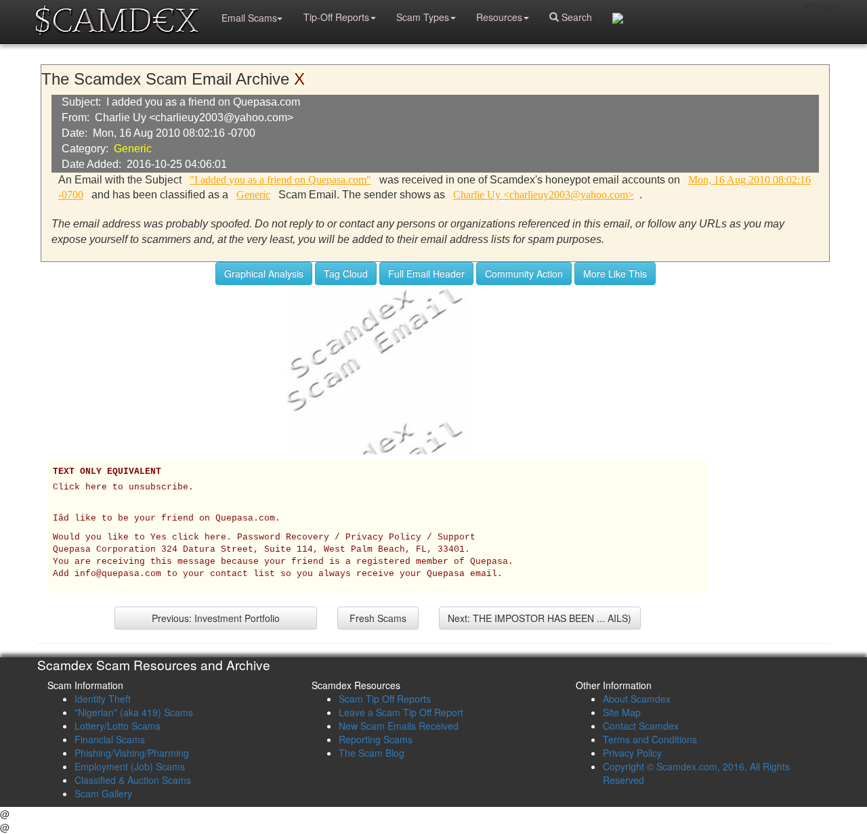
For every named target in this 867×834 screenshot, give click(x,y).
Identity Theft (103, 698)
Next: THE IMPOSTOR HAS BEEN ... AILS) (539, 618)
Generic (133, 148)
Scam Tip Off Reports (385, 698)
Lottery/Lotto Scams (118, 725)
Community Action (524, 273)
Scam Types (422, 17)
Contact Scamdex (641, 725)
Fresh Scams (378, 618)
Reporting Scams (376, 739)
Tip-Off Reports (336, 17)
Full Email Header (426, 273)
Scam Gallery (103, 793)
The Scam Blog (371, 753)
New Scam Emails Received (399, 725)
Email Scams (249, 17)
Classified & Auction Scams (133, 780)
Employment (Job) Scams (130, 766)
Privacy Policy (632, 753)
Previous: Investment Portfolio (216, 618)
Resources (499, 17)
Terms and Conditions (650, 739)
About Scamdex (637, 698)
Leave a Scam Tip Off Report (401, 712)
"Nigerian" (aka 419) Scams (134, 712)
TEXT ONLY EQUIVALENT (107, 472)
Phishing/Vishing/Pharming (132, 753)
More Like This (615, 273)
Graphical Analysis (263, 273)
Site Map (622, 712)
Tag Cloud (346, 273)
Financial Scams (110, 739)
